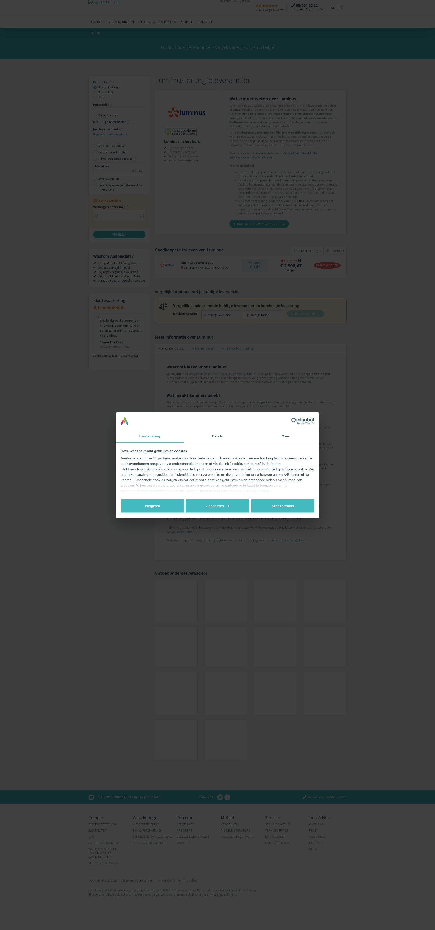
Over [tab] (285, 436)
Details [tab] (217, 436)
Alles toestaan (282, 506)
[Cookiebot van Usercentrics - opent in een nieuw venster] (294, 420)
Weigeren (152, 506)
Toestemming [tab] (149, 436)
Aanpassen (215, 506)
